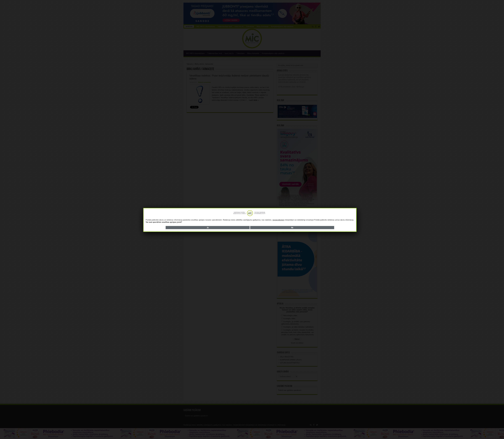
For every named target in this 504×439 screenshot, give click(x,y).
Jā (208, 228)
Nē (292, 228)
